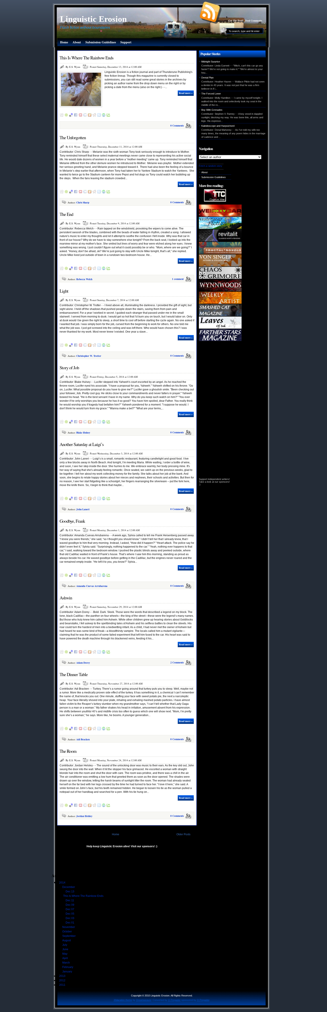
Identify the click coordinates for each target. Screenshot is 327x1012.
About (77, 42)
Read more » (186, 93)
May (65, 953)
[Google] (85, 115)
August (66, 940)
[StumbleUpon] (103, 115)
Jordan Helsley (84, 816)
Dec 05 (70, 913)
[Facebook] (75, 115)
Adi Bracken (83, 739)
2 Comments (177, 662)
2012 (62, 980)
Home (64, 42)
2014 (62, 882)
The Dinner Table (74, 674)
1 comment (178, 279)
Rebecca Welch (84, 279)
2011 (62, 984)
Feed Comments (253, 20)
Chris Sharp (82, 202)
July (65, 944)
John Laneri (82, 509)
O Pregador (174, 1000)
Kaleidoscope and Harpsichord (217, 125)
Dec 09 (70, 904)
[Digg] (61, 115)
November (69, 927)
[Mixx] (80, 115)
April (65, 958)
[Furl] (89, 115)
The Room (68, 751)
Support (125, 42)
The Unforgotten (73, 138)
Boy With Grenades (211, 109)
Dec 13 (70, 891)
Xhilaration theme (123, 1000)
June (65, 949)
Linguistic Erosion (93, 19)
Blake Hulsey (83, 432)
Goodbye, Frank (72, 521)
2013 (62, 976)
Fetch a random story (210, 166)
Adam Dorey (83, 663)
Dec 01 (70, 922)
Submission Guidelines (100, 42)
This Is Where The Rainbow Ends (86, 58)
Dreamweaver (143, 1000)
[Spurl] (99, 115)
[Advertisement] (104, 862)
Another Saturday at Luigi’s (82, 444)
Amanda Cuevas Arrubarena (91, 586)
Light (64, 291)
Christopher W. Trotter (88, 356)
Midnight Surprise (210, 61)
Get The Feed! (235, 20)
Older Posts (183, 834)
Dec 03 (70, 918)
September (69, 936)
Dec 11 (70, 900)
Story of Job (69, 368)
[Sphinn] (66, 115)
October (67, 931)
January (67, 971)
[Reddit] (94, 115)
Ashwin (66, 598)
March (66, 962)
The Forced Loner (211, 93)
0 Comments (177, 125)
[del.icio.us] (71, 115)
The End (66, 214)
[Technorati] (108, 115)
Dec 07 (70, 909)
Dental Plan (207, 77)
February (68, 967)
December (69, 887)
